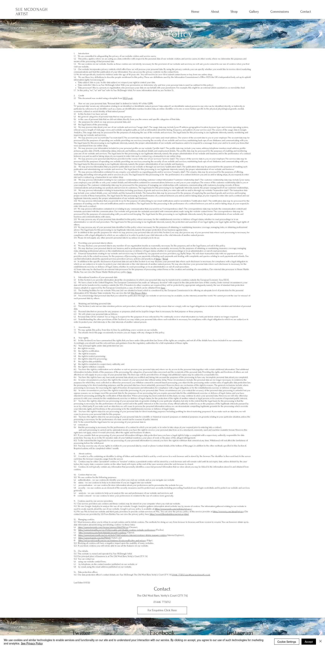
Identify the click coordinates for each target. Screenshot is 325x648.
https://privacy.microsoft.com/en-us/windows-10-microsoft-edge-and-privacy (112, 540)
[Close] (320, 641)
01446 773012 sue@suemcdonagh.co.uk (191, 575)
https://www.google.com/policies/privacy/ (173, 509)
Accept (309, 641)
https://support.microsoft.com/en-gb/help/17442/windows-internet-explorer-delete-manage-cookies (122, 535)
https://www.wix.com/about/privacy (228, 511)
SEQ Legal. (128, 98)
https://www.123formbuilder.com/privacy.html (169, 514)
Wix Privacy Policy (139, 293)
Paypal (165, 259)
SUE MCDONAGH (32, 9)
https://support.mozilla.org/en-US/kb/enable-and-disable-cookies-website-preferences (116, 530)
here (129, 272)
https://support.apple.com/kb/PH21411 (94, 538)
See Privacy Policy (32, 643)
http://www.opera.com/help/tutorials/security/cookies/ (103, 532)
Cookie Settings (286, 641)
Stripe (158, 259)
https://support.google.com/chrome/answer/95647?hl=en (103, 527)
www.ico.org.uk (97, 80)
